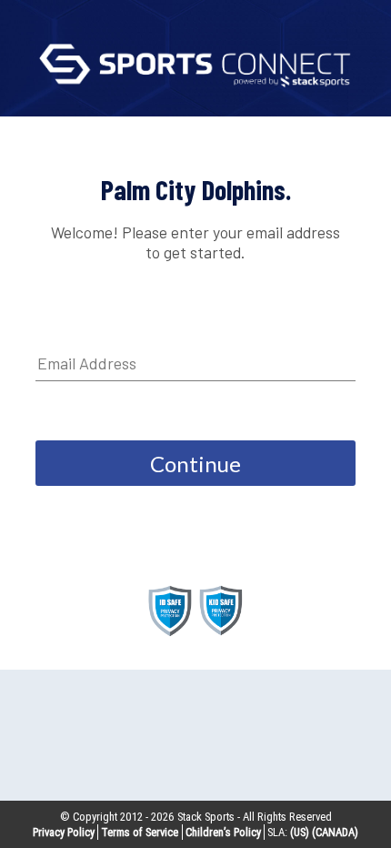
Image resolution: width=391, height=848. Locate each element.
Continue (195, 463)
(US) (299, 832)
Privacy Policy (64, 832)
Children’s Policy (223, 832)
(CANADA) (335, 832)
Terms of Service (139, 832)
